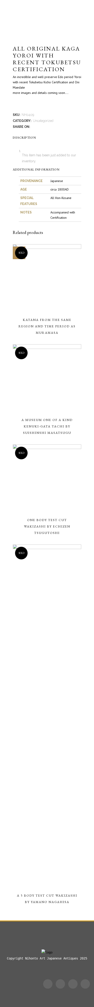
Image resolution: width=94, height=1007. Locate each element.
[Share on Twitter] (38, 127)
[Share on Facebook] (33, 127)
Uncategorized (43, 121)
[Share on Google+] (43, 127)
